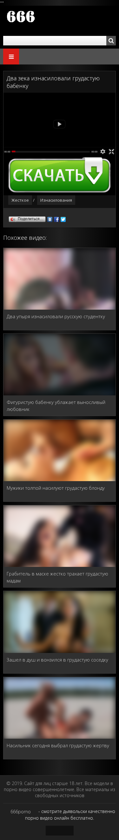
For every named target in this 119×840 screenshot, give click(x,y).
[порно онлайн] (41, 21)
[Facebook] (56, 217)
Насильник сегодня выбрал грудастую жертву (58, 745)
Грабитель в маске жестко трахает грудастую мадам (57, 577)
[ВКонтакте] (50, 217)
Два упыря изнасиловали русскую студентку (56, 316)
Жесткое (20, 200)
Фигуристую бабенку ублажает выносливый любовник (56, 405)
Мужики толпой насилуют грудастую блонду (56, 488)
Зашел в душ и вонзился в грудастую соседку (57, 659)
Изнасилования (56, 200)
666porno (20, 812)
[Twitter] (63, 217)
